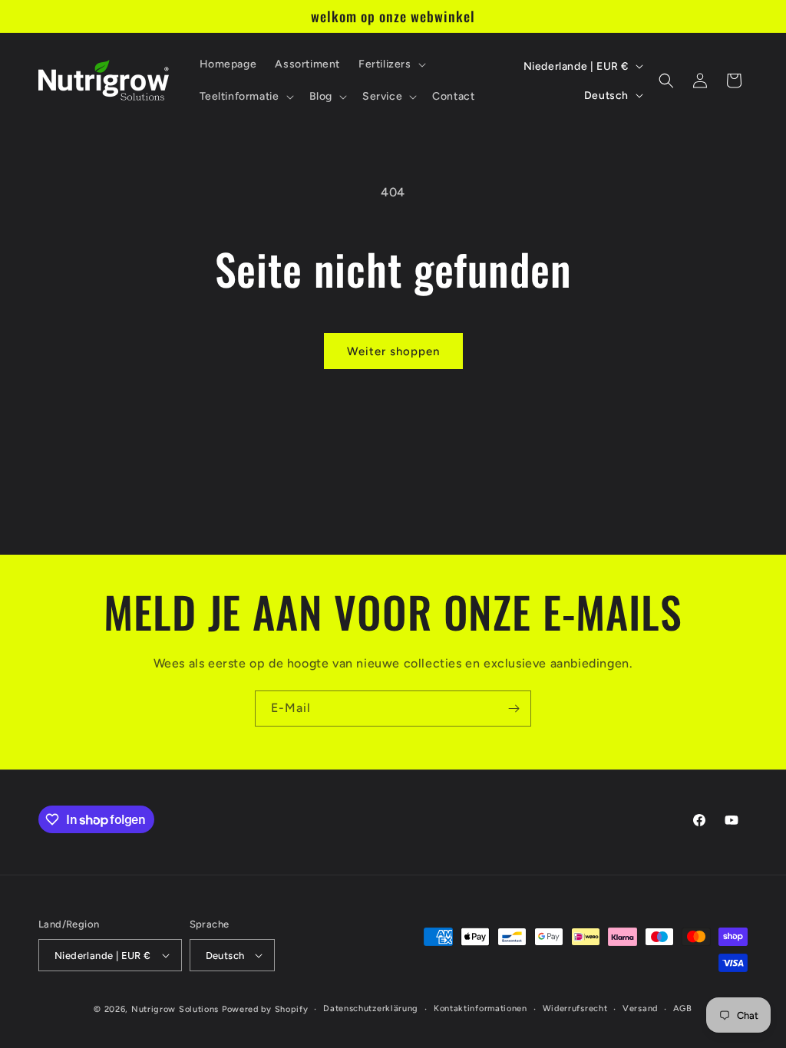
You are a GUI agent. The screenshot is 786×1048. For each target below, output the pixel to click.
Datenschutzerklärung (370, 1008)
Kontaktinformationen (480, 1008)
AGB (682, 1008)
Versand (640, 1008)
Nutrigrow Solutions (175, 1009)
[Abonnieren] (513, 708)
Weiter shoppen (393, 351)
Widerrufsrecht (575, 1008)
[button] (390, 64)
